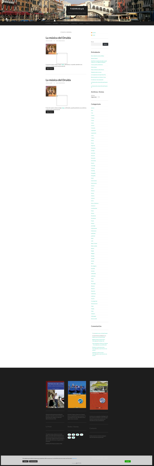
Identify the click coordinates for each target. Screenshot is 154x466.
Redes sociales (94, 246)
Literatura (93, 205)
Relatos (81, 23)
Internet (93, 198)
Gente (92, 188)
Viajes (87, 23)
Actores (92, 107)
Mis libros (55, 23)
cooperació (93, 130)
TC (54, 40)
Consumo (93, 128)
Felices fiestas (94, 67)
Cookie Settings (33, 461)
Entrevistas (74, 23)
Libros (92, 200)
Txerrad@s (77, 9)
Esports (92, 163)
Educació (93, 155)
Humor (92, 193)
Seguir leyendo (50, 68)
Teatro (92, 281)
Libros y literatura (94, 203)
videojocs (93, 313)
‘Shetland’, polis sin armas (96, 72)
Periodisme (93, 215)
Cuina (92, 135)
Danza (92, 143)
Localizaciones (94, 208)
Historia (92, 190)
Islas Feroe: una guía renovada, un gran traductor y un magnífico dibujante (99, 61)
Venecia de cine (64, 23)
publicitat (93, 235)
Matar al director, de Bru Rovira (97, 69)
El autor (48, 23)
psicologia (93, 225)
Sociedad (93, 268)
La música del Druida (58, 37)
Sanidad (92, 258)
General (92, 185)
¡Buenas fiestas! (94, 58)
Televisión (93, 291)
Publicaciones (94, 228)
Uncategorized (94, 301)
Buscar (92, 41)
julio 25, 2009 (49, 40)
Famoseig (93, 165)
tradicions (93, 296)
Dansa (92, 140)
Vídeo (92, 311)
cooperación (93, 133)
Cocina (92, 120)
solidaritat (93, 276)
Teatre (92, 278)
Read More (74, 458)
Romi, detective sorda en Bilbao (97, 55)
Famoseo (93, 168)
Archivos (93, 95)
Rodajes (92, 256)
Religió (92, 250)
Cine (92, 112)
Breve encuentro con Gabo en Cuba (98, 77)
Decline (25, 461)
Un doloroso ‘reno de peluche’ (97, 79)
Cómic (92, 123)
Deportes (93, 145)
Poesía (92, 220)
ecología (93, 150)
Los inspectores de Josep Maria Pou (98, 74)
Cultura (92, 138)
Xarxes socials (94, 318)
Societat (92, 271)
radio (92, 240)
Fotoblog (93, 170)
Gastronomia (94, 180)
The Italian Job (101, 341)
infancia (92, 195)
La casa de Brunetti (103, 344)
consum (92, 125)
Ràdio (92, 238)
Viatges (92, 308)
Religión (92, 253)
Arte (92, 110)
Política (92, 223)
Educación (93, 158)
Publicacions (93, 230)
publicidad (93, 233)
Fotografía (93, 173)
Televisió (93, 286)
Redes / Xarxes (94, 243)
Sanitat (92, 261)
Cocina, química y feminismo (97, 64)
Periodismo (93, 218)
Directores (93, 148)
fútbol (92, 178)
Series (92, 263)
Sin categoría (93, 266)
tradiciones (93, 293)
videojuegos (93, 316)
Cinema (92, 115)
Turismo (92, 298)
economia (93, 153)
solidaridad (93, 273)
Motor (92, 210)
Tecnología (93, 283)
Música (92, 213)
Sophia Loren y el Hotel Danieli (101, 333)
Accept (127, 461)
